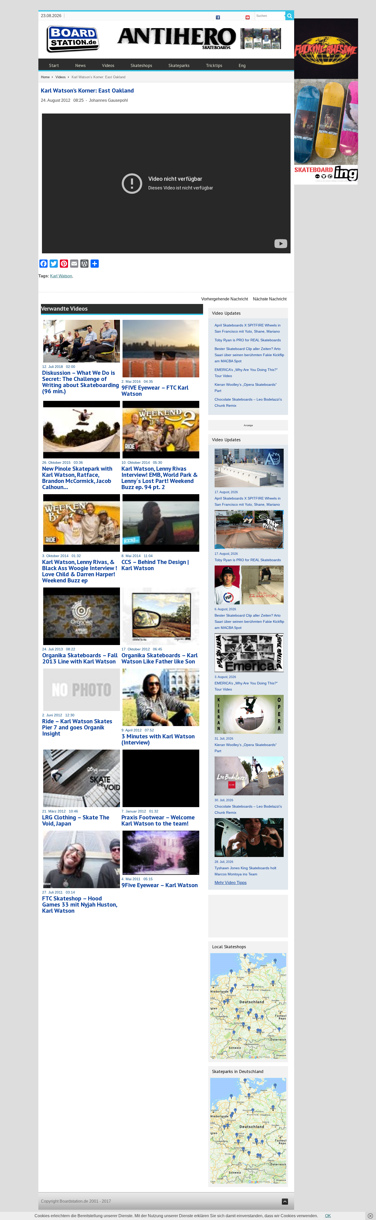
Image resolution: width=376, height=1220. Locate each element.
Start (54, 65)
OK (328, 1216)
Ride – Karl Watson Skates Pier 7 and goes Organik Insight (77, 727)
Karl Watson (61, 276)
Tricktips (214, 65)
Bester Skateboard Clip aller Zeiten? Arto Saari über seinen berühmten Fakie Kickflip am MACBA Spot (249, 355)
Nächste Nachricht (269, 299)
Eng (242, 65)
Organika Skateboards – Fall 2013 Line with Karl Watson (80, 658)
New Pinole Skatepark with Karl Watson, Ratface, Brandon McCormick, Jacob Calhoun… (77, 478)
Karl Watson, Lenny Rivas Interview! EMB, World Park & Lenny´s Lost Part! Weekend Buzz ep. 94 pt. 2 (159, 478)
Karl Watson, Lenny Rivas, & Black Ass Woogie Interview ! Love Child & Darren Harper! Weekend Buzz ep (79, 571)
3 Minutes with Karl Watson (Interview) (158, 739)
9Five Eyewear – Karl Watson (159, 885)
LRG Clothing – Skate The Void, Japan (75, 820)
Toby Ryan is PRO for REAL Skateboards (248, 340)
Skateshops (141, 65)
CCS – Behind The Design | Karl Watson (155, 565)
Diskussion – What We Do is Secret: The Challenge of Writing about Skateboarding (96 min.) (80, 382)
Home (45, 77)
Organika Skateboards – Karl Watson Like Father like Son (159, 658)
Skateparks (179, 65)
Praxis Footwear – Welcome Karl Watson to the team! (158, 820)
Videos (108, 65)
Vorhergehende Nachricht (224, 299)
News (80, 65)
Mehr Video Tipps (231, 882)
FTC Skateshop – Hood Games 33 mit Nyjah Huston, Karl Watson (79, 904)
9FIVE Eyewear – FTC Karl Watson (155, 390)
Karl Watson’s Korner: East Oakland (87, 90)
